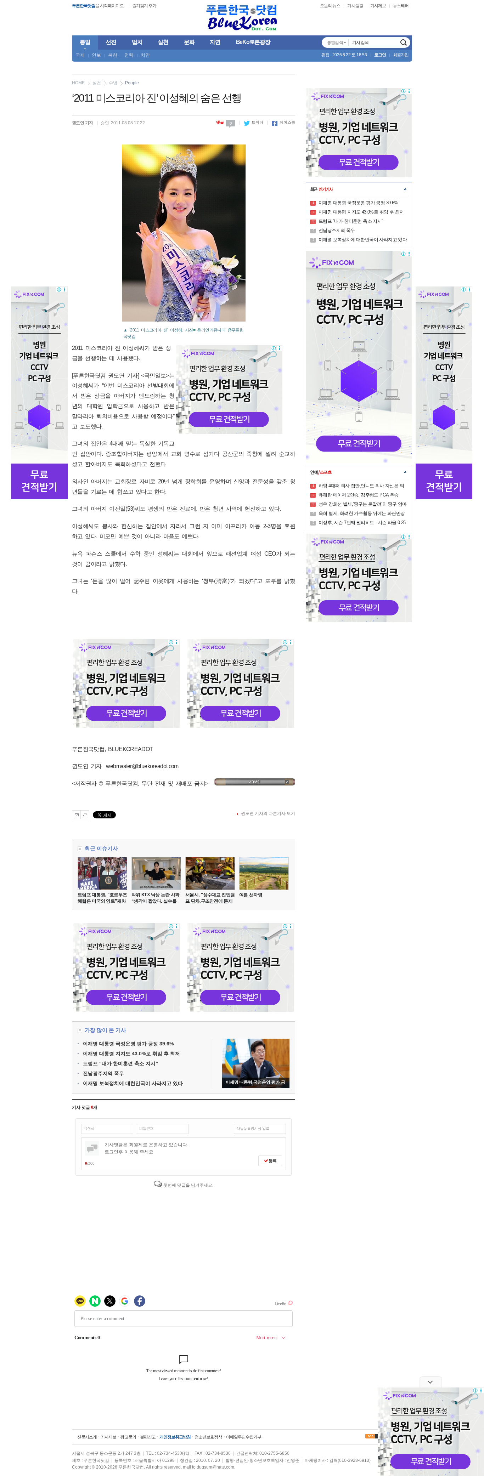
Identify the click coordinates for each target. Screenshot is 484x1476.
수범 (113, 82)
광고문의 (128, 1437)
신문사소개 (87, 1437)
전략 (129, 55)
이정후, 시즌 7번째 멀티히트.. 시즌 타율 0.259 (362, 523)
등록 (272, 1160)
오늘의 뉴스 (330, 5)
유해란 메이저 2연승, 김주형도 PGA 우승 (359, 495)
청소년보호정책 (208, 1437)
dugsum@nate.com (215, 1467)
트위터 (253, 122)
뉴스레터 (401, 5)
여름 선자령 (250, 894)
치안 (145, 55)
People (132, 82)
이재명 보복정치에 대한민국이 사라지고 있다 (133, 1083)
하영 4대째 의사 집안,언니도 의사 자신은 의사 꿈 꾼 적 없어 (361, 486)
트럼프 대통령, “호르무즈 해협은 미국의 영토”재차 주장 (102, 901)
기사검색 (403, 42)
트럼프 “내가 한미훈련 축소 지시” (120, 1063)
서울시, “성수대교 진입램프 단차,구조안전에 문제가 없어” (210, 901)
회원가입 (401, 54)
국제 (80, 55)
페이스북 (283, 122)
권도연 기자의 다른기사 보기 (268, 813)
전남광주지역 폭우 (103, 1073)
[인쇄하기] (85, 815)
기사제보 (378, 5)
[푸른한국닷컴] (242, 18)
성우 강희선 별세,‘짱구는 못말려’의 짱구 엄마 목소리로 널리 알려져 (362, 504)
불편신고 (148, 1437)
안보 (96, 55)
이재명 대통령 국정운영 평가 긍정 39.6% (128, 1043)
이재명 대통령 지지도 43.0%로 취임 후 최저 (131, 1053)
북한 (112, 55)
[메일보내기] (76, 815)
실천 (96, 82)
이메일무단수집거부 (243, 1437)
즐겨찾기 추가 (144, 5)
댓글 (224, 122)
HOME (78, 82)
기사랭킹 (355, 5)
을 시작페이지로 (98, 5)
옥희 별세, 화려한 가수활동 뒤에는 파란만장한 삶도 (362, 514)
